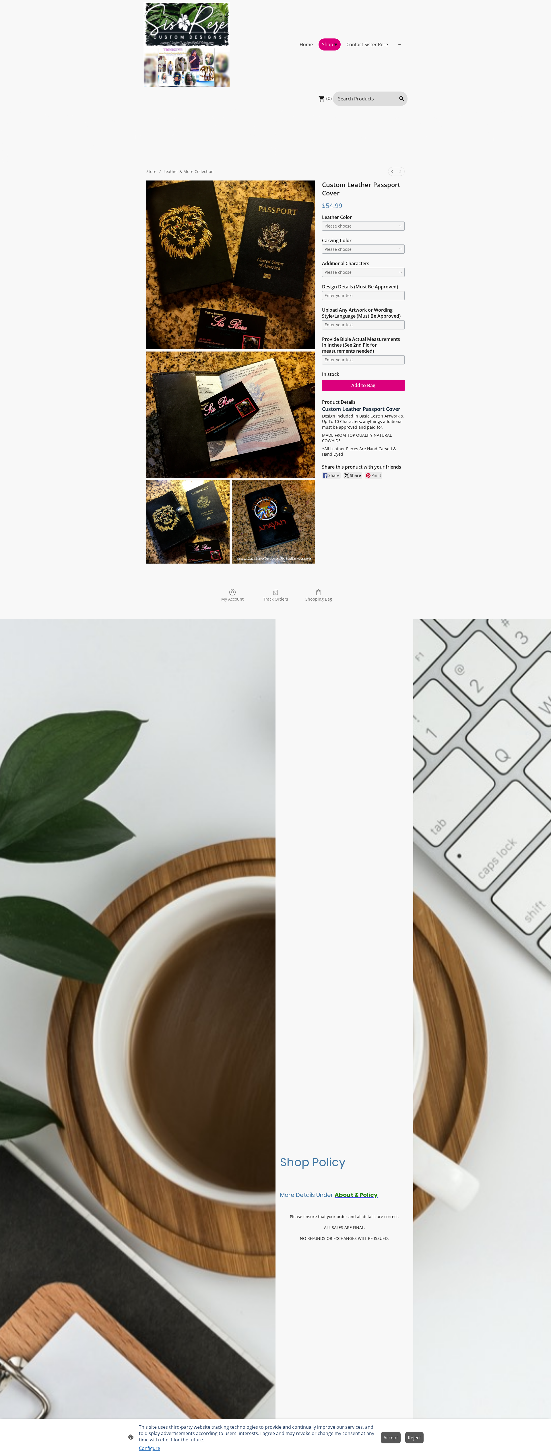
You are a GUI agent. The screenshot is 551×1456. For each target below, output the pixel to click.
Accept (390, 1437)
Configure (149, 1448)
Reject (414, 1437)
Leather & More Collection (189, 171)
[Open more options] (399, 44)
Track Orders (275, 599)
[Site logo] (186, 44)
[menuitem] (392, 171)
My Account (232, 599)
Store (151, 171)
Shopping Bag (318, 599)
